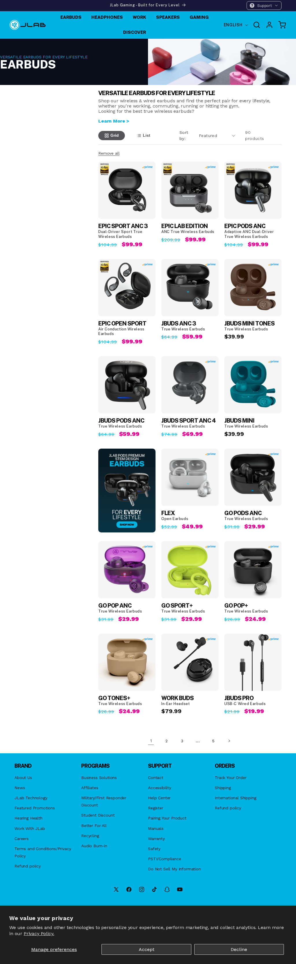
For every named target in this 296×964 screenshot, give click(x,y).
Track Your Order (230, 777)
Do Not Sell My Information (174, 869)
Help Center (159, 797)
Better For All (94, 825)
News (19, 787)
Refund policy (27, 866)
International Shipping (235, 797)
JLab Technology (30, 797)
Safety (154, 848)
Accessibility (159, 787)
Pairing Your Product (167, 818)
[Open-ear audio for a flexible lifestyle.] (127, 490)
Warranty (156, 838)
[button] (264, 5)
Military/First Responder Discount (103, 801)
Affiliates (89, 787)
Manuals (156, 828)
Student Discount (97, 815)
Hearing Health (28, 818)
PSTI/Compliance (164, 858)
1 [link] (151, 740)
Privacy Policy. (39, 933)
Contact (155, 777)
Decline (239, 949)
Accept (146, 949)
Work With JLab (29, 828)
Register (155, 808)
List (146, 135)
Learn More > (113, 121)
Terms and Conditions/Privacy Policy (42, 852)
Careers (21, 838)
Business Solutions (99, 777)
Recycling (90, 835)
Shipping (223, 787)
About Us (23, 777)
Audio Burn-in (94, 845)
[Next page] (229, 740)
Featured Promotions (34, 808)
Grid (114, 135)
